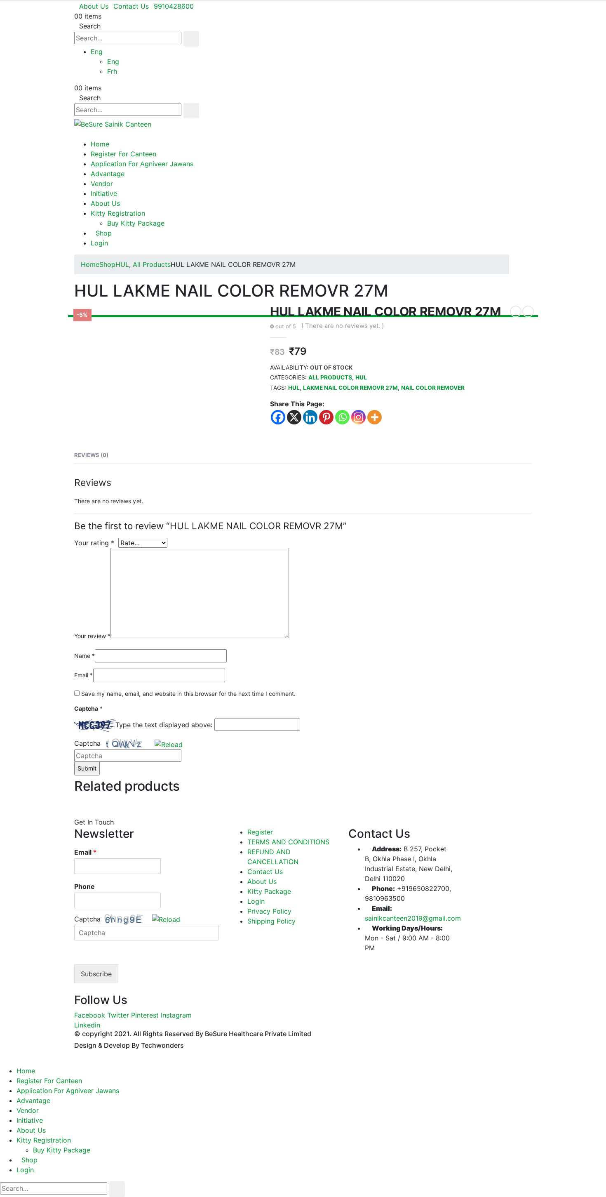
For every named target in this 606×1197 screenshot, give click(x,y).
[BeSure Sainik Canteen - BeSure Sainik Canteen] (112, 123)
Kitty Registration (118, 213)
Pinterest (145, 1015)
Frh (112, 71)
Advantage (107, 174)
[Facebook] (278, 417)
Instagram (176, 1015)
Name (84, 655)
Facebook (89, 1015)
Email (83, 675)
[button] (169, 743)
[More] (374, 417)
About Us (93, 6)
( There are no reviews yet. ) (342, 326)
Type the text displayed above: (163, 725)
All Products (330, 377)
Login (99, 243)
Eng (97, 51)
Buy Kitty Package (135, 223)
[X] (294, 417)
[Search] (191, 39)
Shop (104, 233)
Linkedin (87, 1025)
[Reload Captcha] (169, 742)
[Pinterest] (326, 417)
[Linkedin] (310, 417)
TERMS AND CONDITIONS (288, 842)
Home (100, 144)
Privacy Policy (269, 911)
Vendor (102, 183)
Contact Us (131, 6)
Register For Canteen (123, 154)
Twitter (118, 1015)
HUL (361, 377)
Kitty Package (269, 891)
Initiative (104, 193)
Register (260, 832)
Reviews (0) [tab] (91, 455)
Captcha (87, 743)
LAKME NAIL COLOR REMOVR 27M (350, 387)
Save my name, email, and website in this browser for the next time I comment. (188, 693)
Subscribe (96, 974)
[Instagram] (358, 417)
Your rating (94, 543)
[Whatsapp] (342, 417)
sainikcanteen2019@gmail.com (413, 918)
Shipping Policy (271, 921)
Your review (92, 635)
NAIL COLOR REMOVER (433, 387)
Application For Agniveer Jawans (142, 164)
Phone (84, 886)
